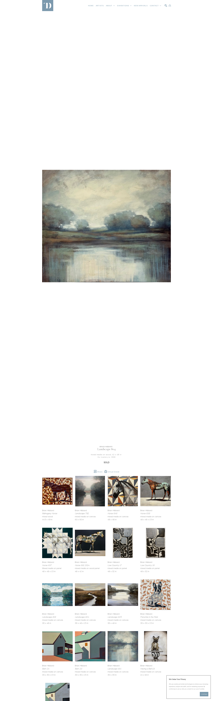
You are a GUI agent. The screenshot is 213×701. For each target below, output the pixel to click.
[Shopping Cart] (170, 5)
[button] (110, 5)
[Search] (166, 5)
